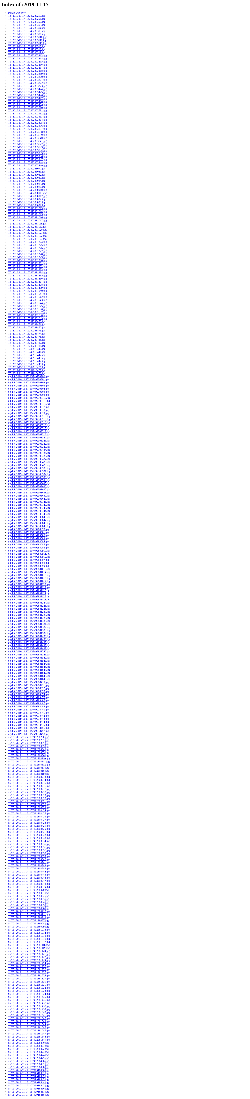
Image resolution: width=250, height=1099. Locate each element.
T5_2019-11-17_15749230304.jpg (26, 27)
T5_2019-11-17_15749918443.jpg (26, 358)
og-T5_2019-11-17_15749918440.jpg (28, 709)
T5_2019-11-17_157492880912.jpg (27, 196)
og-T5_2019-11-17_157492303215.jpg (29, 422)
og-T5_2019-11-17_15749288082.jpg (28, 535)
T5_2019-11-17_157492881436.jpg (27, 278)
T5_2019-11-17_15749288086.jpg (26, 186)
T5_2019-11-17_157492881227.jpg (27, 251)
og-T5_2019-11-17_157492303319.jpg (29, 434)
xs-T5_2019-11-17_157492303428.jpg (29, 822)
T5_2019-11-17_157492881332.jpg (27, 266)
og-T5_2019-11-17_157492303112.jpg (29, 403)
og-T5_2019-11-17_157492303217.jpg (29, 428)
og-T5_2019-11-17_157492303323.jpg (29, 446)
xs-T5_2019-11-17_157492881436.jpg (29, 999)
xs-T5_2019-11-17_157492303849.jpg (29, 886)
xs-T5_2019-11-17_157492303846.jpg (29, 877)
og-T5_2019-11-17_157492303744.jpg (29, 510)
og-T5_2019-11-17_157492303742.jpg (29, 504)
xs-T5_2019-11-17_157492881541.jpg (29, 1015)
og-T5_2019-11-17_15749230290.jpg (28, 376)
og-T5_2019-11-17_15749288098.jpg (28, 562)
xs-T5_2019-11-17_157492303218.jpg (29, 792)
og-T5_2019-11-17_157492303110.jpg (29, 397)
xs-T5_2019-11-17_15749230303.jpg (28, 746)
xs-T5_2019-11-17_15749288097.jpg (28, 920)
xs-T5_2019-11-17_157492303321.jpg (29, 801)
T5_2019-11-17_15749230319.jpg (26, 52)
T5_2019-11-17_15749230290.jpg (26, 15)
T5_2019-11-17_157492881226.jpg (27, 248)
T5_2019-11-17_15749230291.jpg (26, 18)
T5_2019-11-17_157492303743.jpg (27, 147)
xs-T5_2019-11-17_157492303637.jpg (29, 850)
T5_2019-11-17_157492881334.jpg (27, 272)
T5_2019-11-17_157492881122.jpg (27, 235)
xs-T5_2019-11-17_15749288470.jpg (28, 1042)
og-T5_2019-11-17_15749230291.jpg (28, 379)
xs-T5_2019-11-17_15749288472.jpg (28, 1048)
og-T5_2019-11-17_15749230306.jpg (28, 394)
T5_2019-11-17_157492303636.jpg (27, 125)
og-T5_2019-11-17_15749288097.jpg (28, 559)
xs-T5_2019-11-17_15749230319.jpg (28, 773)
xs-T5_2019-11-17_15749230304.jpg (28, 749)
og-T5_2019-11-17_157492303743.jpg (29, 507)
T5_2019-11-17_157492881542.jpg (27, 296)
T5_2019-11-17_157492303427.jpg (27, 98)
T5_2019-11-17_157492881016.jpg (27, 217)
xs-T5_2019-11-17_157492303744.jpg (29, 871)
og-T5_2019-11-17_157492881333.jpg (29, 630)
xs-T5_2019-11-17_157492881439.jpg (29, 1009)
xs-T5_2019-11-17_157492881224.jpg (29, 963)
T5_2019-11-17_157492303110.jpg (27, 37)
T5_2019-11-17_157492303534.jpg (27, 119)
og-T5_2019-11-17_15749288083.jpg (28, 538)
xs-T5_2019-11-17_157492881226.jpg (29, 969)
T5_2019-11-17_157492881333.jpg (27, 269)
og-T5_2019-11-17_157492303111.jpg (29, 400)
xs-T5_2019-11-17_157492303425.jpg (29, 813)
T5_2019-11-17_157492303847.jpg (27, 159)
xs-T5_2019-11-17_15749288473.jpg (28, 1051)
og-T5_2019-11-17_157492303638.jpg (29, 492)
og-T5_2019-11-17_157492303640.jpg (29, 498)
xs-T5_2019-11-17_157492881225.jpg (29, 966)
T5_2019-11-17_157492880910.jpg (27, 189)
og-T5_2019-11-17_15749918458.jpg (28, 734)
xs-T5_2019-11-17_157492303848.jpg (29, 883)
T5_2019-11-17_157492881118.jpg (27, 223)
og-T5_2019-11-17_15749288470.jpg (28, 682)
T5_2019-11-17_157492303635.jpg (27, 122)
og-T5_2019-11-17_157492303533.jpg (29, 477)
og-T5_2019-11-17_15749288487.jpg (28, 703)
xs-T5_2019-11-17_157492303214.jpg (29, 779)
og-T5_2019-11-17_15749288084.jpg (28, 541)
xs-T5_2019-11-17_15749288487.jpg (28, 1064)
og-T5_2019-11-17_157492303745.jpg (29, 513)
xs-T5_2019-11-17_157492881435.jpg (29, 996)
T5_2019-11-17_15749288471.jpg (26, 324)
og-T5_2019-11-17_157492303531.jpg (29, 471)
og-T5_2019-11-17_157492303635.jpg (29, 483)
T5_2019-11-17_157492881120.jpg (27, 229)
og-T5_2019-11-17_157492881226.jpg (29, 608)
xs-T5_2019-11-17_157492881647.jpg (29, 1033)
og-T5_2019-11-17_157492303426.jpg (29, 455)
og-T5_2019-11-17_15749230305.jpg (28, 391)
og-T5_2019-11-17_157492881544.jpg (29, 663)
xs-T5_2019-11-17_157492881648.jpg (29, 1036)
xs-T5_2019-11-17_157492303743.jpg (29, 868)
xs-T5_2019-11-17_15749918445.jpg (28, 1085)
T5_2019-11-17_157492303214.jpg (27, 58)
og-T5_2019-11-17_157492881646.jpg (29, 669)
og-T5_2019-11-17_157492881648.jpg (29, 675)
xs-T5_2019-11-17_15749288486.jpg (28, 1061)
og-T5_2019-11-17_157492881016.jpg (29, 578)
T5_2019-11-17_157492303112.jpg (27, 43)
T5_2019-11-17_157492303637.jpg (27, 128)
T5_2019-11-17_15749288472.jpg (26, 327)
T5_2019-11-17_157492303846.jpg (27, 156)
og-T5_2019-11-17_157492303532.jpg (29, 474)
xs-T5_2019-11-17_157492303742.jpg (29, 865)
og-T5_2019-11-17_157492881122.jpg (29, 596)
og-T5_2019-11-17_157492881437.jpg (29, 642)
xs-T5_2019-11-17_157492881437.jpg (29, 1003)
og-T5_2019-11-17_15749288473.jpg (28, 691)
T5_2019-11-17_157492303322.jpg (27, 83)
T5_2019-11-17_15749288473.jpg (26, 330)
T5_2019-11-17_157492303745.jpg (27, 153)
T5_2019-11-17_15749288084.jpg (26, 180)
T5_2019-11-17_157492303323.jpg (27, 86)
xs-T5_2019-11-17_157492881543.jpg (29, 1021)
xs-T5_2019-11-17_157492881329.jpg (29, 978)
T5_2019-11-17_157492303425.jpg (27, 92)
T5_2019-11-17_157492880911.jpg (27, 193)
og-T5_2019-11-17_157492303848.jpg (29, 523)
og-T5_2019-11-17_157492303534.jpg (29, 480)
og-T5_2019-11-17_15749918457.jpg (28, 730)
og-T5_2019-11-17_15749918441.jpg (28, 712)
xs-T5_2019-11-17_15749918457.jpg (28, 1091)
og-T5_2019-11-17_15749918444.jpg (28, 721)
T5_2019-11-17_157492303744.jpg (27, 150)
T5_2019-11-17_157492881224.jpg (27, 241)
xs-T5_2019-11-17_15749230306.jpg (28, 755)
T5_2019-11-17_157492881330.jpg (27, 260)
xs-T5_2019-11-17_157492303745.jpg (29, 874)
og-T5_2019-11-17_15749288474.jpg (28, 694)
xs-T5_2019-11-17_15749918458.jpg (28, 1094)
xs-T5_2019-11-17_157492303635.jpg (29, 844)
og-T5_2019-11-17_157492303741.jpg (29, 501)
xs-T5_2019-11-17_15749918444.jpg (28, 1082)
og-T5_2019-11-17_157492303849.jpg (29, 526)
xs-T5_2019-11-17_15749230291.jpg (28, 740)
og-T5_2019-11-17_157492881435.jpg (29, 636)
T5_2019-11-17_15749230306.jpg (26, 34)
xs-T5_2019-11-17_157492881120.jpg (29, 951)
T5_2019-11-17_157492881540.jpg (27, 290)
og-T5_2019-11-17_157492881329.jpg (29, 617)
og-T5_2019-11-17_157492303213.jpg (29, 416)
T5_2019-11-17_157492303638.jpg (27, 131)
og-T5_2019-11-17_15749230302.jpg (28, 382)
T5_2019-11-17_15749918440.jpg (26, 348)
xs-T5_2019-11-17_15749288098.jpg (28, 923)
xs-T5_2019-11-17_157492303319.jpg (29, 795)
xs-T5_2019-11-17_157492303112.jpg (29, 764)
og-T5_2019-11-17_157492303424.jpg (29, 449)
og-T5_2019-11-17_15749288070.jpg (28, 529)
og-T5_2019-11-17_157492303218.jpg (29, 431)
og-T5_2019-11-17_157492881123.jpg (29, 599)
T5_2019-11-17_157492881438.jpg (27, 284)
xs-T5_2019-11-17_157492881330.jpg (29, 981)
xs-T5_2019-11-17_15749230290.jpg (28, 737)
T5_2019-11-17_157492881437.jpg (27, 281)
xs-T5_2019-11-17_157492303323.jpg (29, 807)
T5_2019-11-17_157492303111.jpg (27, 40)
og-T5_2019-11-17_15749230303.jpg (28, 385)
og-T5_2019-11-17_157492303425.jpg (29, 452)
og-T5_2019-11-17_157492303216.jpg (29, 425)
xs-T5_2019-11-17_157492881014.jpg (29, 932)
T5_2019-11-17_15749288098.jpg (26, 202)
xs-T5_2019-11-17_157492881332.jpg (29, 987)
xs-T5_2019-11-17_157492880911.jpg (29, 914)
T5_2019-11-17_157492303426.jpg (27, 95)
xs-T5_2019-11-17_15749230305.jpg (28, 752)
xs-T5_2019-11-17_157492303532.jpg (29, 834)
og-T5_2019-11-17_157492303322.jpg (29, 443)
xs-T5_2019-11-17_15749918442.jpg (28, 1076)
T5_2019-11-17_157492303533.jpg (27, 116)
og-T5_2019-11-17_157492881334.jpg (29, 633)
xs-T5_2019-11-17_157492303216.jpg (29, 786)
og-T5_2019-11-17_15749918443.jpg (28, 718)
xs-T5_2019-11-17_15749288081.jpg (28, 892)
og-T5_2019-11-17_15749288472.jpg (28, 688)
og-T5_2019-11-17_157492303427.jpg (29, 458)
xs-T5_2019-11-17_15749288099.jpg (28, 926)
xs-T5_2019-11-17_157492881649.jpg (29, 1039)
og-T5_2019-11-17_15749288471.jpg (28, 685)
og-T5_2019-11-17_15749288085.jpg (28, 544)
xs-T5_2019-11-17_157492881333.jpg (29, 990)
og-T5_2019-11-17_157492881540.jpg (29, 651)
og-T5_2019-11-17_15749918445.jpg (28, 724)
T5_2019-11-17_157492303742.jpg (27, 144)
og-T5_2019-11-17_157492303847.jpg (29, 520)
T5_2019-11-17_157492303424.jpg (27, 89)
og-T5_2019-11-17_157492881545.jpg (29, 666)
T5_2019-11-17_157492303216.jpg (27, 64)
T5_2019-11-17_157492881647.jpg (27, 312)
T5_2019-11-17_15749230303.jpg (26, 24)
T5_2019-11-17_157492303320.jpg (27, 76)
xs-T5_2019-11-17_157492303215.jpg (29, 782)
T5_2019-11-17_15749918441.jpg (26, 351)
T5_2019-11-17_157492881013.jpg (27, 208)
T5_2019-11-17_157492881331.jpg (27, 263)
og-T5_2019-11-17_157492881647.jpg (29, 672)
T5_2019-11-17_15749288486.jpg (26, 339)
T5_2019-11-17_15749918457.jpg (26, 370)
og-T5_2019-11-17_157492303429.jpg (29, 465)
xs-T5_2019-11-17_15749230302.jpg (28, 743)
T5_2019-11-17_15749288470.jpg (26, 321)
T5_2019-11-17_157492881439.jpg (27, 287)
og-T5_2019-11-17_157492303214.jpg (29, 419)
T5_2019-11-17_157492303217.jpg (27, 67)
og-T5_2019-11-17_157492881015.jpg (29, 575)
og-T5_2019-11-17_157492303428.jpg (29, 462)
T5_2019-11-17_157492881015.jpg (27, 214)
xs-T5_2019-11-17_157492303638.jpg (29, 853)
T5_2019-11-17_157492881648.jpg (27, 315)
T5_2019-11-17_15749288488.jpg (26, 345)
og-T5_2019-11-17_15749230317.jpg (28, 407)
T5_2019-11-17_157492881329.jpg (27, 257)
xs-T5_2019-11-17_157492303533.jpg (29, 837)
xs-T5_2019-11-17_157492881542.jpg (29, 1018)
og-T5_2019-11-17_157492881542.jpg (29, 657)
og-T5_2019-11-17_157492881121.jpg (29, 593)
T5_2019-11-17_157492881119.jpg (27, 226)
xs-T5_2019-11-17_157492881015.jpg (29, 935)
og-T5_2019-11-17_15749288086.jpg (28, 547)
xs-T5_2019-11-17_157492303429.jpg (29, 825)
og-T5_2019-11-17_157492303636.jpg (29, 486)
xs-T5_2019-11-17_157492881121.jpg (29, 954)
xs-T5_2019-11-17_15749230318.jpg (28, 770)
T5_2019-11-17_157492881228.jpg (27, 254)
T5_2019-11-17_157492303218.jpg (27, 70)
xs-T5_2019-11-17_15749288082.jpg (28, 896)
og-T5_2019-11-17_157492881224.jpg (29, 602)
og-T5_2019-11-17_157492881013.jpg (29, 568)
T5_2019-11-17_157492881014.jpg (27, 211)
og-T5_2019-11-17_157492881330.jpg (29, 620)
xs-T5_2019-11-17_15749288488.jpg (28, 1067)
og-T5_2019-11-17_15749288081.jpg (28, 532)
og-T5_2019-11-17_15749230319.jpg (28, 413)
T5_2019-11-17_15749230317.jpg (26, 46)
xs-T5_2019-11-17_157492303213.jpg (29, 776)
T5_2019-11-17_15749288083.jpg (26, 177)
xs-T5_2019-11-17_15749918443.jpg (28, 1079)
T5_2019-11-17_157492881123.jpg (27, 238)
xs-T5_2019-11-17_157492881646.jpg (29, 1030)
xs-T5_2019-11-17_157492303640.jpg (29, 859)
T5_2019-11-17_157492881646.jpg (27, 309)
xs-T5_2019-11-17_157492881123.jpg (29, 960)
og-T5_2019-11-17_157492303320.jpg (29, 437)
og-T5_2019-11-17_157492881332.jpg (29, 627)
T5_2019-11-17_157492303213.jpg (27, 55)
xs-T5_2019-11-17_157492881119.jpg (29, 948)
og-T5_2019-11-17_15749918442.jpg (28, 715)
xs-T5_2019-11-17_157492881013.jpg (29, 929)
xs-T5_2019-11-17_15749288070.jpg (28, 889)
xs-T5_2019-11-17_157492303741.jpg (29, 862)
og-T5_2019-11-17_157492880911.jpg (29, 553)
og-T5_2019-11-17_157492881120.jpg (29, 590)
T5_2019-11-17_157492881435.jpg (27, 275)
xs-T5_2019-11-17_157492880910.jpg (29, 911)
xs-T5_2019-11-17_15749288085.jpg (28, 905)
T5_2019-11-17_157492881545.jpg (27, 306)
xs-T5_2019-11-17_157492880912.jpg (29, 917)
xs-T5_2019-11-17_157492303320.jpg (29, 798)
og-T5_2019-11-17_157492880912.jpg (29, 556)
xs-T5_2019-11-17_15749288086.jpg (28, 908)
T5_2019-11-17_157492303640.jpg (27, 138)
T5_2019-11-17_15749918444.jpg (26, 361)
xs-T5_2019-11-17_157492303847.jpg (29, 880)
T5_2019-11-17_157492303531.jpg (27, 110)
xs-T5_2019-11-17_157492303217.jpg (29, 789)
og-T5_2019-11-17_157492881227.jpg (29, 611)
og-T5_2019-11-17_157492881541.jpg (29, 654)
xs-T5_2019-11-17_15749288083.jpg (28, 899)
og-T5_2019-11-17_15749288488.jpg (28, 706)
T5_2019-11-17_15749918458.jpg (26, 373)
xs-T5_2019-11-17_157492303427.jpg (29, 819)
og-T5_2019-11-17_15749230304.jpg (28, 388)
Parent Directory (17, 12)
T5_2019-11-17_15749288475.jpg (26, 336)
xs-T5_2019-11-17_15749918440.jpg (28, 1070)
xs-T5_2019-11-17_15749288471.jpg (28, 1045)
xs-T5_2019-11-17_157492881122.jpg (29, 957)
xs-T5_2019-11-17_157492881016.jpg (29, 938)
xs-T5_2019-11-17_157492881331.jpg (29, 984)
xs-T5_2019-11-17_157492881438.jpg (29, 1006)
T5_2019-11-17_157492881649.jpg (27, 318)
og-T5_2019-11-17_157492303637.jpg (29, 489)
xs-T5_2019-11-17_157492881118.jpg (29, 944)
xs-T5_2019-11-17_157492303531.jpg (29, 831)
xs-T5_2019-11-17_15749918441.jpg (28, 1073)
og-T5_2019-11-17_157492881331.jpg (29, 624)
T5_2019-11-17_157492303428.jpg (27, 101)
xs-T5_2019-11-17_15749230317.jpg (28, 767)
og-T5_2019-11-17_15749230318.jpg (28, 410)
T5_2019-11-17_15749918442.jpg (26, 355)
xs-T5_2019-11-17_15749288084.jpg (28, 902)
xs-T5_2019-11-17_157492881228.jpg (29, 975)
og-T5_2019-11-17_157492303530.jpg (29, 468)
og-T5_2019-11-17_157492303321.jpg (29, 440)
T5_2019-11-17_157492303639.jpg (27, 134)
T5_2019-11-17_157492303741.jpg (27, 141)
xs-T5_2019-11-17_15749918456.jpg (28, 1088)
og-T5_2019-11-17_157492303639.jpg (29, 495)
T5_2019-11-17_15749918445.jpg (26, 364)
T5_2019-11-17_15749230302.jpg (26, 21)
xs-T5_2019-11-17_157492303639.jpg (29, 856)
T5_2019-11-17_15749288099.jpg (26, 205)
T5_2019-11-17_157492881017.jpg (27, 220)
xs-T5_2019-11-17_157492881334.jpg (29, 993)
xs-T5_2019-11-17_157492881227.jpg (29, 972)
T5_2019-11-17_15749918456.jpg (26, 367)
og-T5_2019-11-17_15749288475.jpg (28, 697)
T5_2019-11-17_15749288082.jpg (26, 174)
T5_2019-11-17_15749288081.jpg (26, 171)
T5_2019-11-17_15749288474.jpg (26, 333)
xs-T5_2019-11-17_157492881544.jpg (29, 1024)
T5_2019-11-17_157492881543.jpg (27, 300)
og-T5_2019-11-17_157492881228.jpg (29, 614)
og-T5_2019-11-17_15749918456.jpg (28, 727)
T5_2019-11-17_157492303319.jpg (27, 73)
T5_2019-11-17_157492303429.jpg (27, 104)
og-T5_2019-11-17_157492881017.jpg (29, 581)
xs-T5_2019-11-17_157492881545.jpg (29, 1027)
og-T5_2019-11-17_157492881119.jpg (29, 587)
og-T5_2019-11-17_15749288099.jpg (28, 565)
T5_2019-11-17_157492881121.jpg (27, 232)
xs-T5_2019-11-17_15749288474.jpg (28, 1054)
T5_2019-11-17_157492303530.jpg (27, 107)
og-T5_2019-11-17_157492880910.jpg (29, 550)
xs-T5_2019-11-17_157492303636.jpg (29, 847)
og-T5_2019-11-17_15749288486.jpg (28, 700)
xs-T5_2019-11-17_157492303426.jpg (29, 816)
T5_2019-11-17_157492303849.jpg (27, 165)
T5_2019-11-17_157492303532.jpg (27, 113)
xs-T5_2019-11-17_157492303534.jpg (29, 841)
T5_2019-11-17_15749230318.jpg (26, 49)
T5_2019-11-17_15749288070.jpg (26, 168)
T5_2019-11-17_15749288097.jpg (26, 199)
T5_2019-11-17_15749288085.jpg (26, 183)
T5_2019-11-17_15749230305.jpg (26, 31)
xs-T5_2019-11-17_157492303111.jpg (29, 761)
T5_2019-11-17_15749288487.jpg (26, 342)
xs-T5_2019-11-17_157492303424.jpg (29, 810)
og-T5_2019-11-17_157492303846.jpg (29, 517)
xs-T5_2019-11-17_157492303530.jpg (29, 828)
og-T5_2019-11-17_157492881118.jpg (29, 584)
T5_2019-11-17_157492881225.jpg (27, 245)
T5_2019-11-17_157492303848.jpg (27, 162)
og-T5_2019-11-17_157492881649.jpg (29, 679)
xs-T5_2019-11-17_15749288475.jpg (28, 1058)
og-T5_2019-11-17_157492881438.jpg (29, 645)
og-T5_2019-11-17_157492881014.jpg (29, 572)
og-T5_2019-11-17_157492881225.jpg (29, 605)
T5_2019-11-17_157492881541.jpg (27, 293)
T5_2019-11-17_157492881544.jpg (27, 303)
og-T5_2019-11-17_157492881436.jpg (29, 639)
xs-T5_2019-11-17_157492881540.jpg (29, 1012)
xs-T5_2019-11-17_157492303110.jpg (29, 758)
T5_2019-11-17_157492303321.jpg (27, 79)
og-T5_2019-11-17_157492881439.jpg (29, 648)
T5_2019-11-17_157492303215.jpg (27, 61)
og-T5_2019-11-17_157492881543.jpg (29, 660)
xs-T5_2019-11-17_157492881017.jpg (29, 941)
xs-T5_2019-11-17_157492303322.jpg (29, 804)
